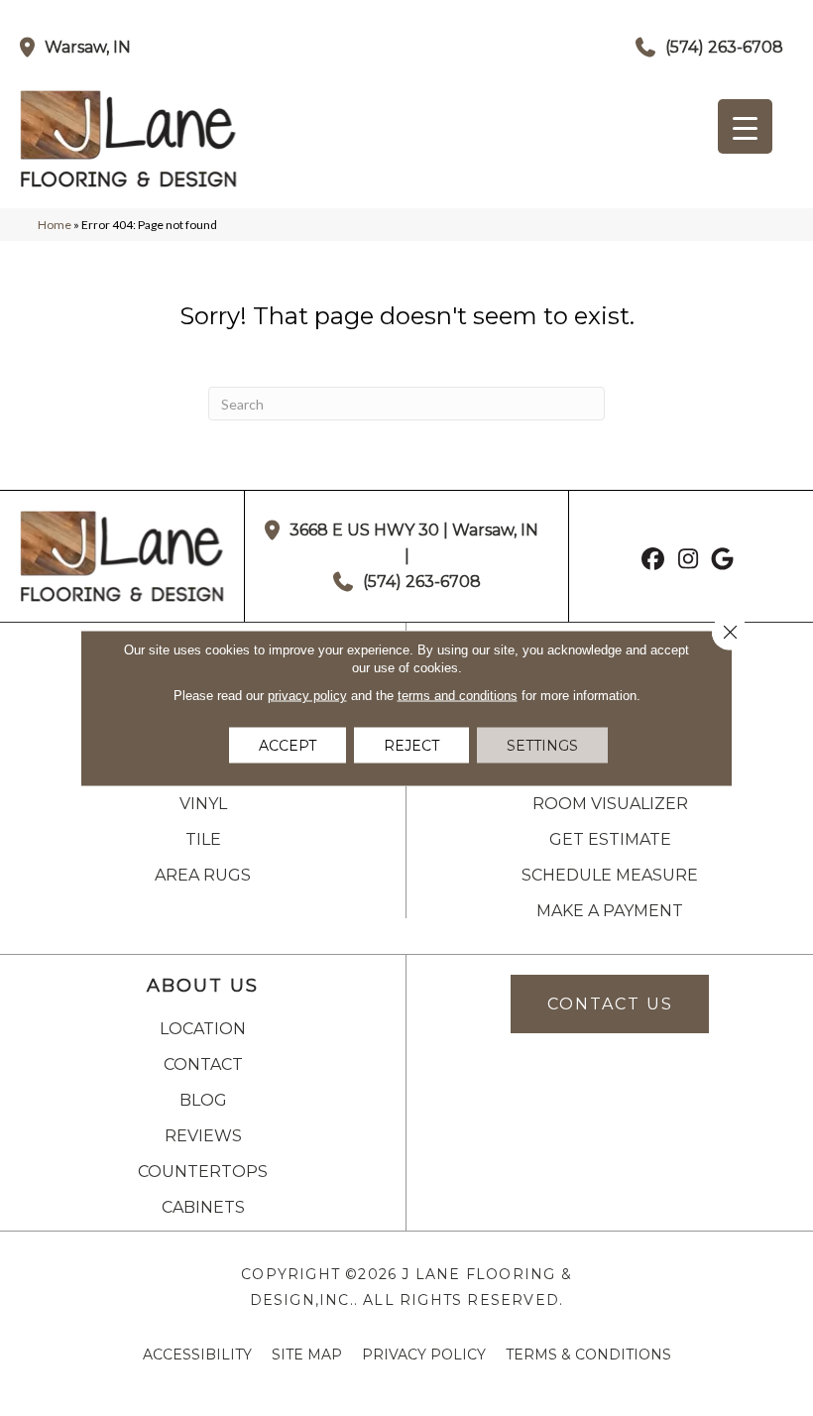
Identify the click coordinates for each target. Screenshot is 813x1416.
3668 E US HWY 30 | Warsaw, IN (414, 530)
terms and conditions (458, 695)
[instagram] (688, 561)
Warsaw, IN (88, 47)
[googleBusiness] (723, 561)
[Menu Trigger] (745, 126)
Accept (287, 746)
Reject (411, 746)
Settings (542, 746)
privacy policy (307, 695)
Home (54, 224)
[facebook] (653, 561)
